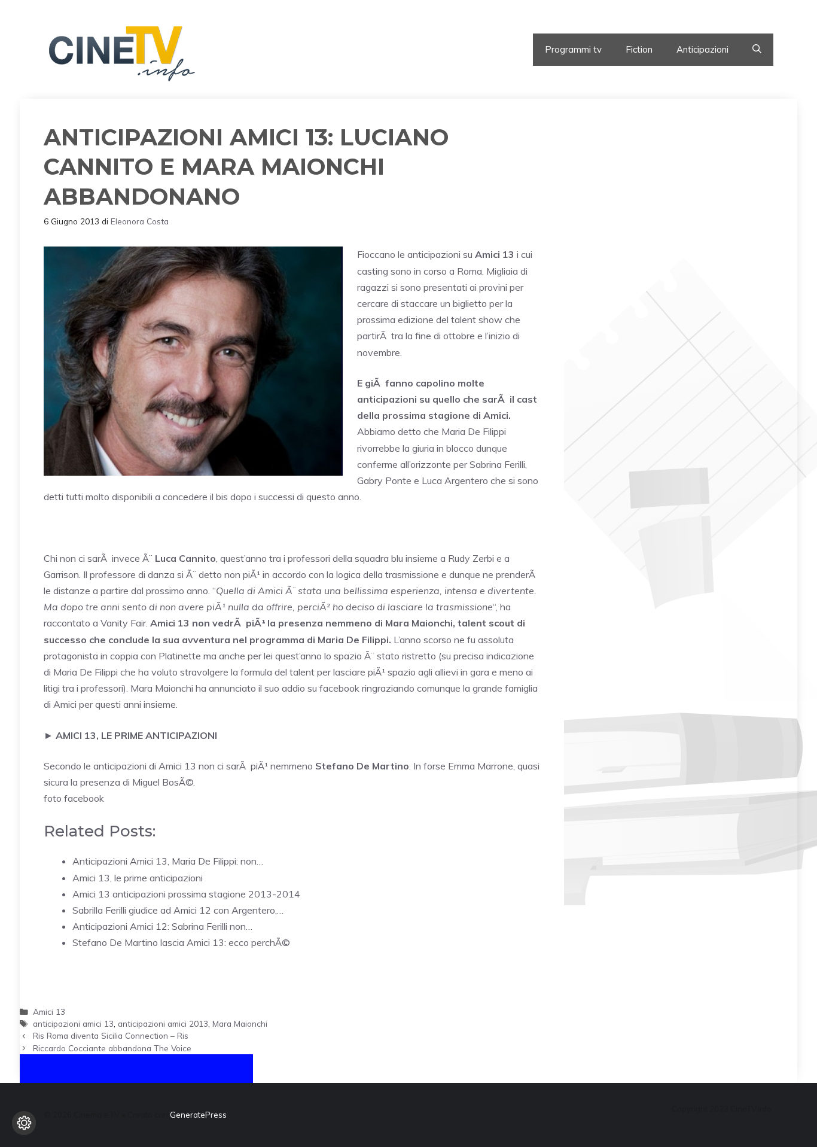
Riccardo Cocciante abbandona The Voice (112, 1048)
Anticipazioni (702, 49)
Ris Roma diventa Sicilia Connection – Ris (110, 1035)
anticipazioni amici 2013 (163, 1023)
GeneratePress (198, 1114)
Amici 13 (49, 1011)
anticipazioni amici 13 (73, 1023)
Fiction (639, 49)
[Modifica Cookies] (24, 1123)
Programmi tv (573, 49)
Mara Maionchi (239, 1023)
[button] (756, 50)
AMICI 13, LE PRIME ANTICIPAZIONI (136, 735)
